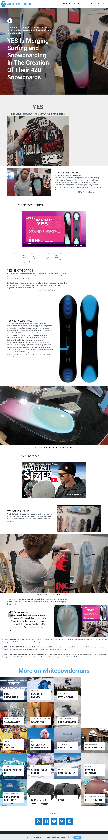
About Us (93, 4)
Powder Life (72, 4)
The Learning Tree (83, 4)
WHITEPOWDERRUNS (19, 4)
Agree (78, 837)
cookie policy (70, 837)
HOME (65, 4)
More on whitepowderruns (54, 670)
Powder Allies (101, 4)
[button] (10, 21)
